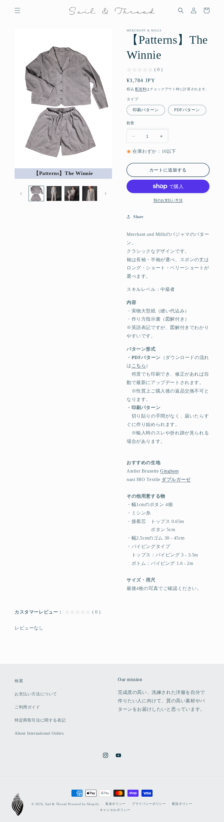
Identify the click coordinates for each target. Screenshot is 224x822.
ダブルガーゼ (176, 479)
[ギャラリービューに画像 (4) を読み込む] (89, 193)
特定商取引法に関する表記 (40, 720)
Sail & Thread (56, 804)
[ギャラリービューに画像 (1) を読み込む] (36, 193)
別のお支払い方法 (168, 200)
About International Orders (39, 733)
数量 (130, 123)
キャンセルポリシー (115, 810)
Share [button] (138, 217)
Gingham (169, 471)
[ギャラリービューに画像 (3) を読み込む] (71, 193)
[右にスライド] (105, 193)
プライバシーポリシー (149, 803)
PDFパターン (187, 110)
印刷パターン (146, 110)
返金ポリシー (115, 803)
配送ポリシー (182, 803)
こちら (139, 365)
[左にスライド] (21, 193)
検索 (19, 681)
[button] (17, 10)
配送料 (140, 89)
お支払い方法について (36, 694)
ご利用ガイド (27, 707)
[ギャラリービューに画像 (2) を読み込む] (54, 193)
